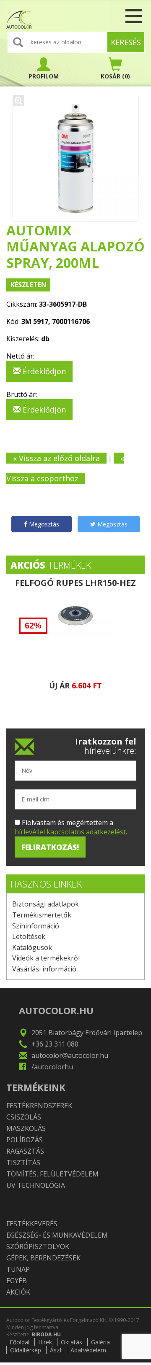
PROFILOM (44, 76)
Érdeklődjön (43, 371)
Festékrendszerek (39, 1105)
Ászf (56, 1350)
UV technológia (35, 1185)
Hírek (45, 1342)
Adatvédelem (88, 1350)
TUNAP (18, 1269)
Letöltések (28, 936)
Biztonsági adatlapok (45, 904)
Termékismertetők (41, 915)
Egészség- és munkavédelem (57, 1235)
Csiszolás (23, 1117)
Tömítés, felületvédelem (52, 1174)
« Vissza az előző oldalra (56, 458)
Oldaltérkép (25, 1350)
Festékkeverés (31, 1223)
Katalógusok (32, 947)
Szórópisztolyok (37, 1246)
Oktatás (71, 1342)
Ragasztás (25, 1151)
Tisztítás (23, 1162)
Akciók (18, 1292)
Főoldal (19, 1342)
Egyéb (16, 1280)
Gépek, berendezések (43, 1257)
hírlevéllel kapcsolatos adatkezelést (70, 831)
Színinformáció (35, 926)
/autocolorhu (52, 1066)
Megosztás (43, 524)
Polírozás (24, 1139)
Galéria (100, 1342)
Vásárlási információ (44, 969)
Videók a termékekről (46, 958)
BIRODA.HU (46, 1334)
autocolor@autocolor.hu (69, 1055)
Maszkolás (26, 1128)
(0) (115, 76)
